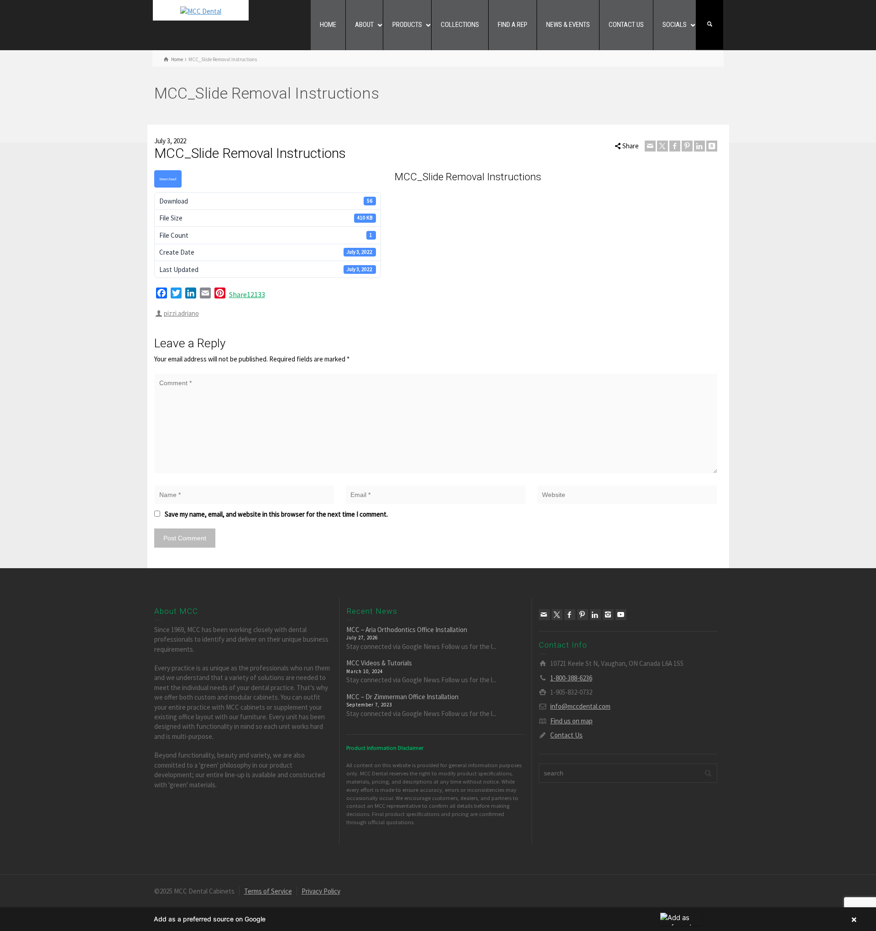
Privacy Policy (321, 891)
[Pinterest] (687, 146)
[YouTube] (620, 614)
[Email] (650, 146)
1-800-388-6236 (571, 677)
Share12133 (247, 294)
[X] (662, 146)
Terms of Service (268, 891)
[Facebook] (674, 146)
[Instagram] (608, 614)
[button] (438, 919)
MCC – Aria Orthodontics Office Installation (406, 629)
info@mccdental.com (580, 706)
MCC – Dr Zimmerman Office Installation (402, 696)
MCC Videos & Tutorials (379, 663)
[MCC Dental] (200, 10)
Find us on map (571, 720)
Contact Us (566, 735)
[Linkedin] (699, 146)
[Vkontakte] (711, 146)
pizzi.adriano (181, 313)
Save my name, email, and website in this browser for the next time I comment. (276, 514)
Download (168, 178)
